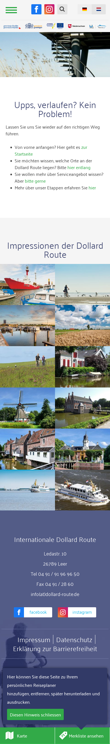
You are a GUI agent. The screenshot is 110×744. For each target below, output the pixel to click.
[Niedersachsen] (76, 26)
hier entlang (79, 167)
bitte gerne (35, 181)
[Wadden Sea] (98, 27)
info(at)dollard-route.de (55, 593)
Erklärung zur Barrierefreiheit (55, 648)
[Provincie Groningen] (33, 26)
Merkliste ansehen (86, 735)
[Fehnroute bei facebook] (36, 9)
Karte (22, 735)
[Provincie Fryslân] (12, 27)
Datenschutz (74, 639)
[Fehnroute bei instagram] (49, 9)
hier (92, 187)
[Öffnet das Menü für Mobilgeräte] (11, 10)
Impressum (33, 639)
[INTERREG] (55, 26)
